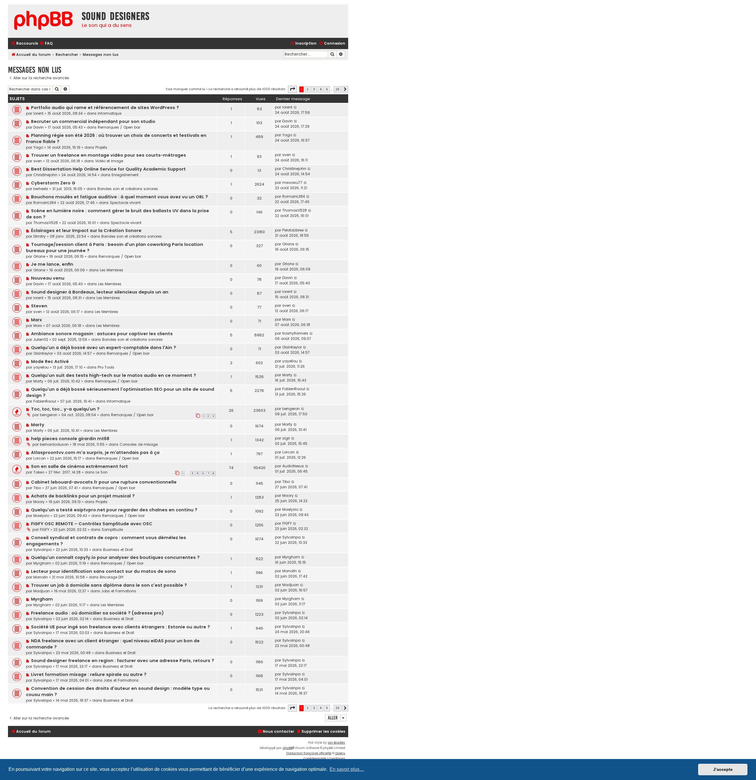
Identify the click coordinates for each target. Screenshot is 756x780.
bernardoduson (54, 444)
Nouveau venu (47, 278)
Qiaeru (340, 753)
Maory (39, 501)
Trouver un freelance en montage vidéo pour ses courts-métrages (108, 155)
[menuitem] (46, 44)
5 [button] (327, 89)
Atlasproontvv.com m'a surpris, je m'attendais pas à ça (95, 452)
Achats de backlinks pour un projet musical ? (83, 496)
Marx (36, 320)
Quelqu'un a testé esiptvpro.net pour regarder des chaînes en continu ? (114, 510)
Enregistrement (125, 174)
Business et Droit (118, 549)
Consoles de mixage (139, 444)
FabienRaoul (44, 401)
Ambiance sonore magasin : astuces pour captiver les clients (102, 334)
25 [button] (337, 89)
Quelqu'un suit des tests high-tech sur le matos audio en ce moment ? (113, 375)
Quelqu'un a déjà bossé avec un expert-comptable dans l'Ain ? (103, 348)
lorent (38, 113)
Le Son (101, 472)
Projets (101, 147)
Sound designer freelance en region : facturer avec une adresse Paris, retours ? (122, 661)
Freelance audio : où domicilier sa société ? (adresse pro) (97, 613)
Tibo (37, 487)
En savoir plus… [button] (347, 769)
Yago (38, 147)
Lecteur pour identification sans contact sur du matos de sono (103, 571)
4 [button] (321, 89)
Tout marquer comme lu (185, 89)
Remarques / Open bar (119, 127)
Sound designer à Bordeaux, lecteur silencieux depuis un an (99, 292)
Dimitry (39, 236)
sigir (286, 438)
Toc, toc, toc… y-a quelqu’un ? (65, 409)
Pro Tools (106, 367)
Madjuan (41, 590)
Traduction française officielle (308, 753)
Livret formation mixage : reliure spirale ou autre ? (88, 674)
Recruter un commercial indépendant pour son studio (93, 121)
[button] (292, 89)
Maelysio (41, 515)
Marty (38, 381)
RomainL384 (44, 202)
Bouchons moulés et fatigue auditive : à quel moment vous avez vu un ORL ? (119, 197)
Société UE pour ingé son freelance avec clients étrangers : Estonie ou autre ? (120, 627)
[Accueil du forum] (43, 21)
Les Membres (111, 270)
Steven (39, 306)
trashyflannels (295, 333)
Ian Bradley (336, 742)
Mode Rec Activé (50, 361)
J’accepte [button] (723, 769)
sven (37, 160)
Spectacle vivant (125, 202)
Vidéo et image (109, 160)
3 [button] (314, 89)
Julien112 (40, 339)
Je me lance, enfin (52, 264)
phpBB (287, 748)
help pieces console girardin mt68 (70, 439)
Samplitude (112, 529)
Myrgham (42, 563)
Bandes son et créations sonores (127, 188)
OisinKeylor (43, 353)
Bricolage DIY (112, 577)
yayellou (41, 367)
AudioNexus (293, 465)
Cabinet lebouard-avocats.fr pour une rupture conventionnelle (104, 482)
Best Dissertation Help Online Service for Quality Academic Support (108, 169)
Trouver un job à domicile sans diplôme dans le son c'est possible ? (109, 585)
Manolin (40, 577)
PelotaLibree (293, 230)
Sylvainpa (42, 549)
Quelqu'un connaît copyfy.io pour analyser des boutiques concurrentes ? (115, 557)
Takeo (38, 472)
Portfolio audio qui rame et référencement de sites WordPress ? (105, 108)
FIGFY (44, 529)
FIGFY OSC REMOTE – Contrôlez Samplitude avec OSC (91, 524)
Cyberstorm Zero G (53, 183)
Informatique (109, 113)
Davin (38, 127)
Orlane (39, 256)
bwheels (40, 188)
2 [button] (308, 89)
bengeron (48, 414)
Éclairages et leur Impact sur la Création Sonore (86, 230)
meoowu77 (292, 182)
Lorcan (39, 458)
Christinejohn (45, 174)
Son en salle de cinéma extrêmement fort (79, 466)
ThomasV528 (45, 222)
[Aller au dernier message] (295, 107)
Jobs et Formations (118, 590)
